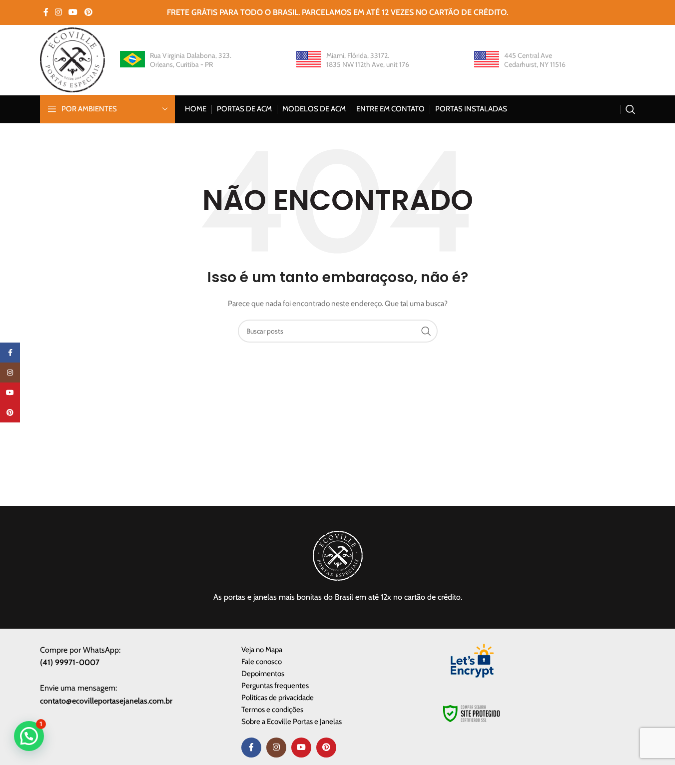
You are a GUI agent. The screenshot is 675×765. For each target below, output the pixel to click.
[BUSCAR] (426, 331)
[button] (29, 736)
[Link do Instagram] (58, 12)
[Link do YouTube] (73, 12)
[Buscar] (631, 109)
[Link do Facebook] (46, 12)
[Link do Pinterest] (88, 12)
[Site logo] (72, 58)
